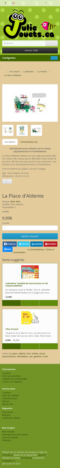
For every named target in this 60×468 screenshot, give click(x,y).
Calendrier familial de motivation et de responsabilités (26, 284)
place (15, 353)
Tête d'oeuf (11, 329)
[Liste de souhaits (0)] (48, 2)
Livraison (6, 392)
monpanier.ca (8, 460)
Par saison (15, 71)
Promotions (7, 412)
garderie (38, 356)
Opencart (42, 455)
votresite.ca (7, 455)
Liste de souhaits (10, 437)
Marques (6, 415)
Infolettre (6, 440)
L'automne (28, 71)
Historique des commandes (15, 434)
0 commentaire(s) (35, 249)
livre (29, 353)
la (11, 353)
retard (42, 353)
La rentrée (42, 71)
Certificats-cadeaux (11, 417)
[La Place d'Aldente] (30, 103)
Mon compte (8, 431)
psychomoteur (9, 356)
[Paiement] (55, 2)
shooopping (26, 457)
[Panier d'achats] (52, 2)
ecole (45, 356)
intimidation (22, 356)
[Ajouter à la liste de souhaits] (4, 181)
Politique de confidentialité (14, 378)
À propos (6, 373)
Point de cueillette (10, 395)
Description (10, 141)
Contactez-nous (9, 398)
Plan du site (7, 404)
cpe (31, 356)
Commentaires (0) (28, 141)
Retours (6, 401)
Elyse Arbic (15, 201)
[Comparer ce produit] (9, 181)
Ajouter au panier (30, 236)
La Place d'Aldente (12, 75)
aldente (22, 353)
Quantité (5, 223)
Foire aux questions (11, 376)
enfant (35, 353)
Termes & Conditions (12, 381)
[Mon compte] (44, 2)
